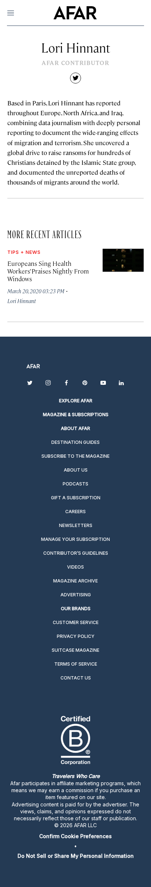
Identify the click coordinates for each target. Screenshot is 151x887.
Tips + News (24, 252)
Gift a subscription (75, 497)
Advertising (75, 594)
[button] (75, 836)
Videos (75, 567)
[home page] (75, 12)
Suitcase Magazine (75, 650)
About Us (76, 470)
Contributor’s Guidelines (75, 553)
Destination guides (75, 442)
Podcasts (75, 484)
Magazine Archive (75, 581)
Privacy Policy (76, 636)
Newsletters (75, 525)
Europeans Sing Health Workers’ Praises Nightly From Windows (48, 271)
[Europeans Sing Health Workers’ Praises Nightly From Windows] (123, 260)
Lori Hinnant (21, 300)
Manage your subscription (75, 539)
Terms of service (75, 664)
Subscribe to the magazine (75, 456)
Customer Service (76, 622)
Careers (75, 511)
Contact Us (75, 678)
